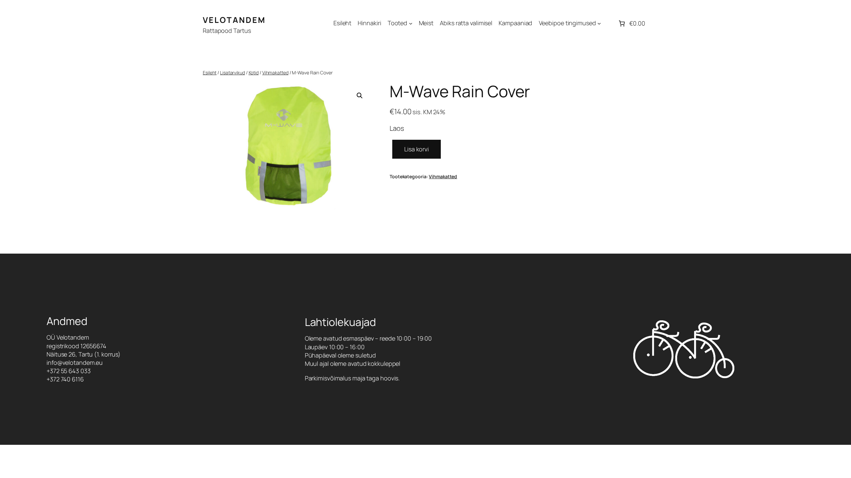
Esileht (209, 72)
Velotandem (234, 19)
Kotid (254, 72)
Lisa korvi (416, 149)
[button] (360, 96)
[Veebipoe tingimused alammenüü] (599, 23)
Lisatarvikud (232, 72)
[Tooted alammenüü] (411, 23)
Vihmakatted (275, 72)
